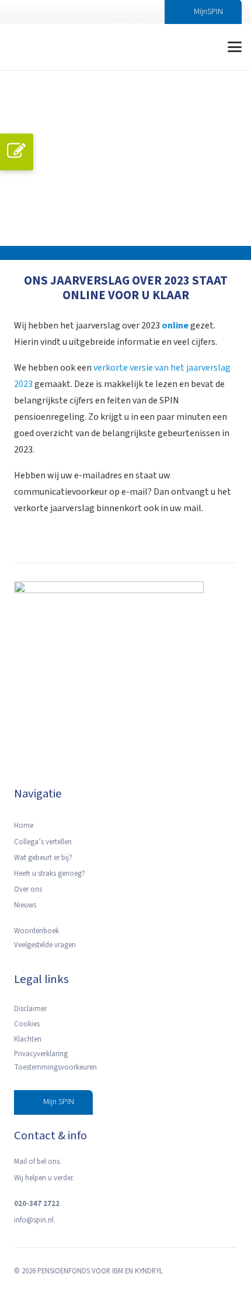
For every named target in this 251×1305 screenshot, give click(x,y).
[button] (194, 46)
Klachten (27, 1039)
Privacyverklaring (41, 1054)
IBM (117, 1271)
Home (23, 825)
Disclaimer (30, 1008)
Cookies (27, 1024)
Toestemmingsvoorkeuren (55, 1067)
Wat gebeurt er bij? (43, 857)
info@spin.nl (34, 1220)
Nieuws (25, 905)
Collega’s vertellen (43, 842)
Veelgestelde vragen (45, 945)
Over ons (28, 889)
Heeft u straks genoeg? (49, 873)
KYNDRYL (149, 1271)
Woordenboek (36, 931)
